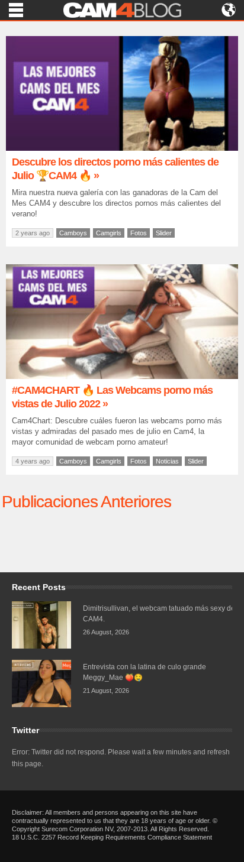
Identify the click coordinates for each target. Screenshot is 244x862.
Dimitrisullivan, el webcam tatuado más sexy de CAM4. (159, 613)
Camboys (73, 232)
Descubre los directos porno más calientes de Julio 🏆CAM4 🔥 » (115, 169)
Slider (164, 232)
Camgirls (108, 232)
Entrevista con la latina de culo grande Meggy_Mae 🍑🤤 (144, 672)
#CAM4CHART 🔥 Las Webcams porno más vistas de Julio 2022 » (112, 397)
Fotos (138, 232)
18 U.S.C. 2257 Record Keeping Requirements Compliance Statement (112, 837)
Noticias (167, 461)
